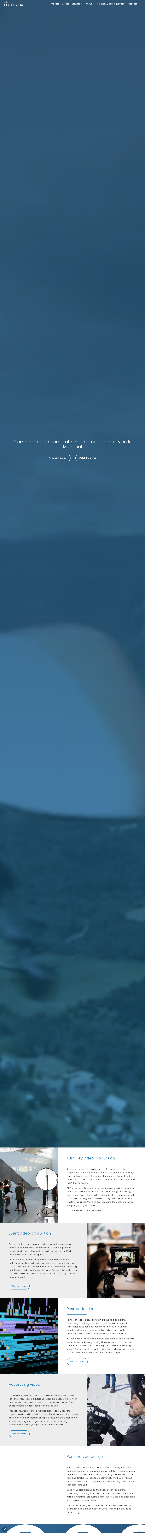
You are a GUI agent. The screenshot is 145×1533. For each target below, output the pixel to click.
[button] (77, 4)
